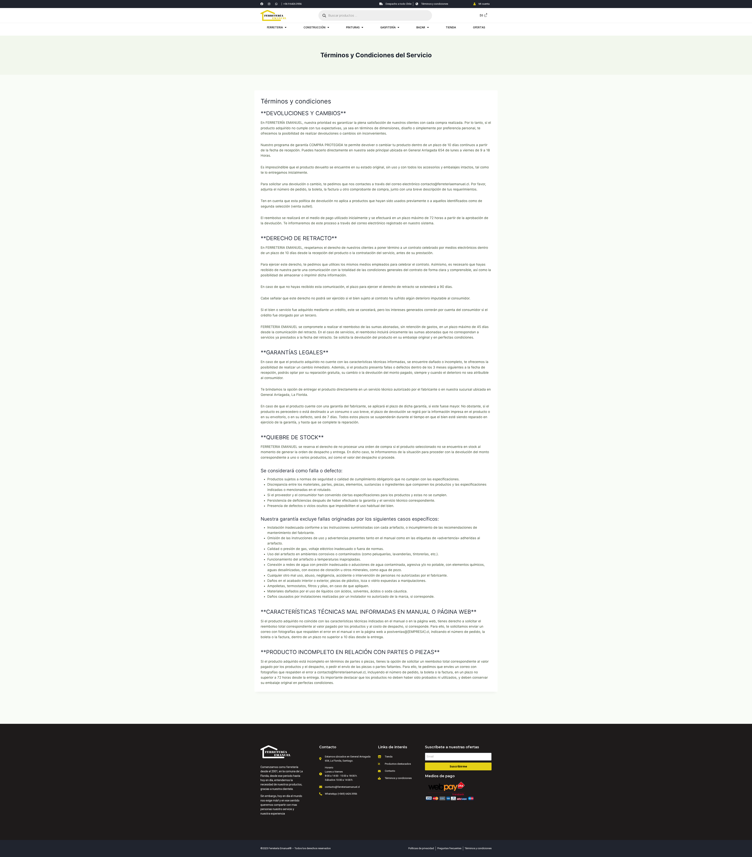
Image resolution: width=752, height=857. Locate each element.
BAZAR (420, 27)
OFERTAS (479, 27)
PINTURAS (353, 27)
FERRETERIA (275, 27)
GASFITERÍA (388, 27)
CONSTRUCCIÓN (314, 27)
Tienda (451, 27)
